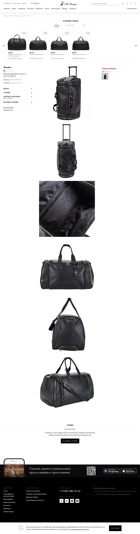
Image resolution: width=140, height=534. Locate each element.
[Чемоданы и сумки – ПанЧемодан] (69, 3)
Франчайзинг (8, 499)
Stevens (28, 16)
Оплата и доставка (33, 491)
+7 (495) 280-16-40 (70, 491)
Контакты (6, 505)
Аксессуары (55, 8)
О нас (5, 491)
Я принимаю (113, 494)
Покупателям (132, 8)
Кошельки (39, 8)
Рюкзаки (30, 8)
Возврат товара (32, 497)
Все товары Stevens (8, 107)
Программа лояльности (35, 500)
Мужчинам (16, 3)
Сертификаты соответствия (8, 495)
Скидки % (72, 8)
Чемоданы (21, 8)
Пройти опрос (8, 511)
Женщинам (7, 3)
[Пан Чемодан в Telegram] (61, 501)
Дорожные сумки (18, 16)
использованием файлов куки (80, 529)
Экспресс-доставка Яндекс (36, 494)
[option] (17, 46)
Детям (24, 3)
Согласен (115, 528)
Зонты (47, 8)
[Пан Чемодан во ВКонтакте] (67, 501)
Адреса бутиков (9, 502)
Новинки (6, 8)
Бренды (64, 8)
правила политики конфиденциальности (117, 494)
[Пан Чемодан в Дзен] (72, 501)
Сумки (14, 8)
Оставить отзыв (70, 441)
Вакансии (6, 508)
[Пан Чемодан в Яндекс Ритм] (77, 501)
